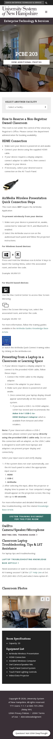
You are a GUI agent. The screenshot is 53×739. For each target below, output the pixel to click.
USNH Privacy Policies (19, 713)
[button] (46, 11)
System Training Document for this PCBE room (26, 517)
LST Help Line (35, 572)
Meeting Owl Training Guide (18, 535)
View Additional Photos (26, 62)
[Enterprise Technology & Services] (20, 11)
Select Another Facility (21, 102)
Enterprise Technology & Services (26, 21)
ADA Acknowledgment (31, 716)
